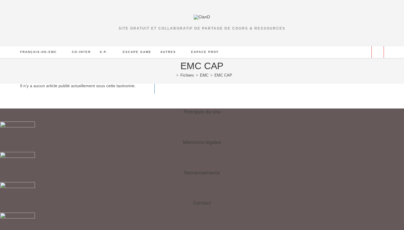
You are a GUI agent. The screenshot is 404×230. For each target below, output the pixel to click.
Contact (202, 203)
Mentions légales (202, 142)
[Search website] (378, 52)
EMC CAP (223, 75)
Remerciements (202, 173)
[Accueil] (173, 75)
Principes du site (202, 112)
